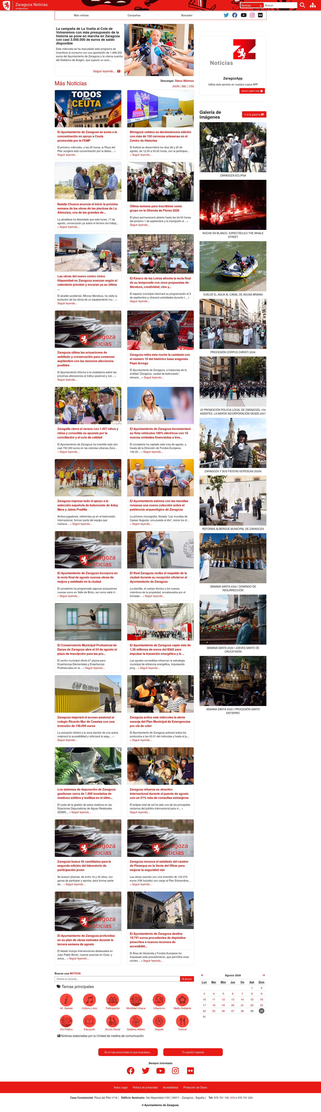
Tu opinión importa (193, 1052)
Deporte (159, 1029)
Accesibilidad (170, 1087)
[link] (202, 975)
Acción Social (112, 1029)
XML (184, 86)
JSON (175, 86)
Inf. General (66, 1008)
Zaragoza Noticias (31, 4)
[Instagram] (252, 15)
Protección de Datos (195, 1087)
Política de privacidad (145, 1087)
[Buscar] (302, 5)
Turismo (182, 1029)
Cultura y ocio (89, 1008)
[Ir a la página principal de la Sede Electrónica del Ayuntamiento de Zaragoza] (8, 5)
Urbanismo (159, 1008)
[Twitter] (226, 15)
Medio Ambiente (182, 1008)
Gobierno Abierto (136, 1029)
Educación (89, 1029)
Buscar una (68, 973)
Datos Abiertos (184, 81)
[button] (106, 71)
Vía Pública (66, 1029)
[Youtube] (244, 15)
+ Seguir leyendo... (141, 154)
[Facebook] (234, 15)
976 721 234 (245, 1097)
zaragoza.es (21, 8)
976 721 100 (221, 1097)
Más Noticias (71, 83)
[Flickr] (260, 15)
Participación (113, 1008)
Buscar (188, 978)
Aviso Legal (120, 1087)
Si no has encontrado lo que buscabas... (128, 1052)
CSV (191, 86)
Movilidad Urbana (136, 1008)
